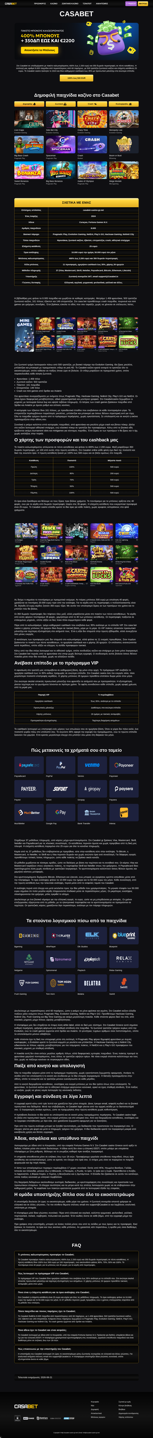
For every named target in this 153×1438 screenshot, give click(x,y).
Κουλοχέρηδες (122, 104)
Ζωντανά (59, 104)
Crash (90, 104)
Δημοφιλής (27, 104)
